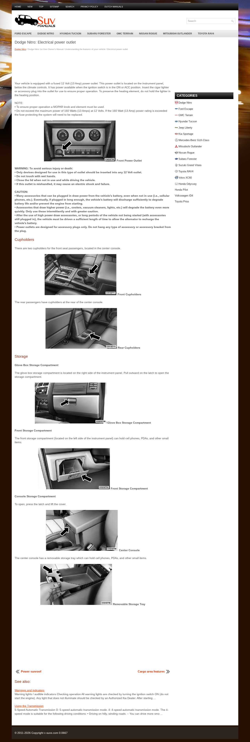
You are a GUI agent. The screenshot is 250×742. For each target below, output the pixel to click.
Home (18, 6)
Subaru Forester (99, 33)
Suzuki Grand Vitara (190, 165)
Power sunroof (31, 671)
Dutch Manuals (113, 6)
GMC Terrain (125, 33)
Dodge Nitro (46, 33)
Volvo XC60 (185, 177)
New (30, 6)
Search (69, 6)
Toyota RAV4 (206, 33)
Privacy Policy (89, 6)
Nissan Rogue (148, 33)
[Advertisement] (93, 66)
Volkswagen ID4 (184, 195)
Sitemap (54, 6)
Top (41, 6)
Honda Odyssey (188, 183)
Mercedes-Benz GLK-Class (194, 140)
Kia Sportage (186, 133)
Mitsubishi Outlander (177, 33)
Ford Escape (23, 33)
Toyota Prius (182, 201)
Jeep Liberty (185, 127)
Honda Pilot (181, 189)
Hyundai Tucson (70, 33)
